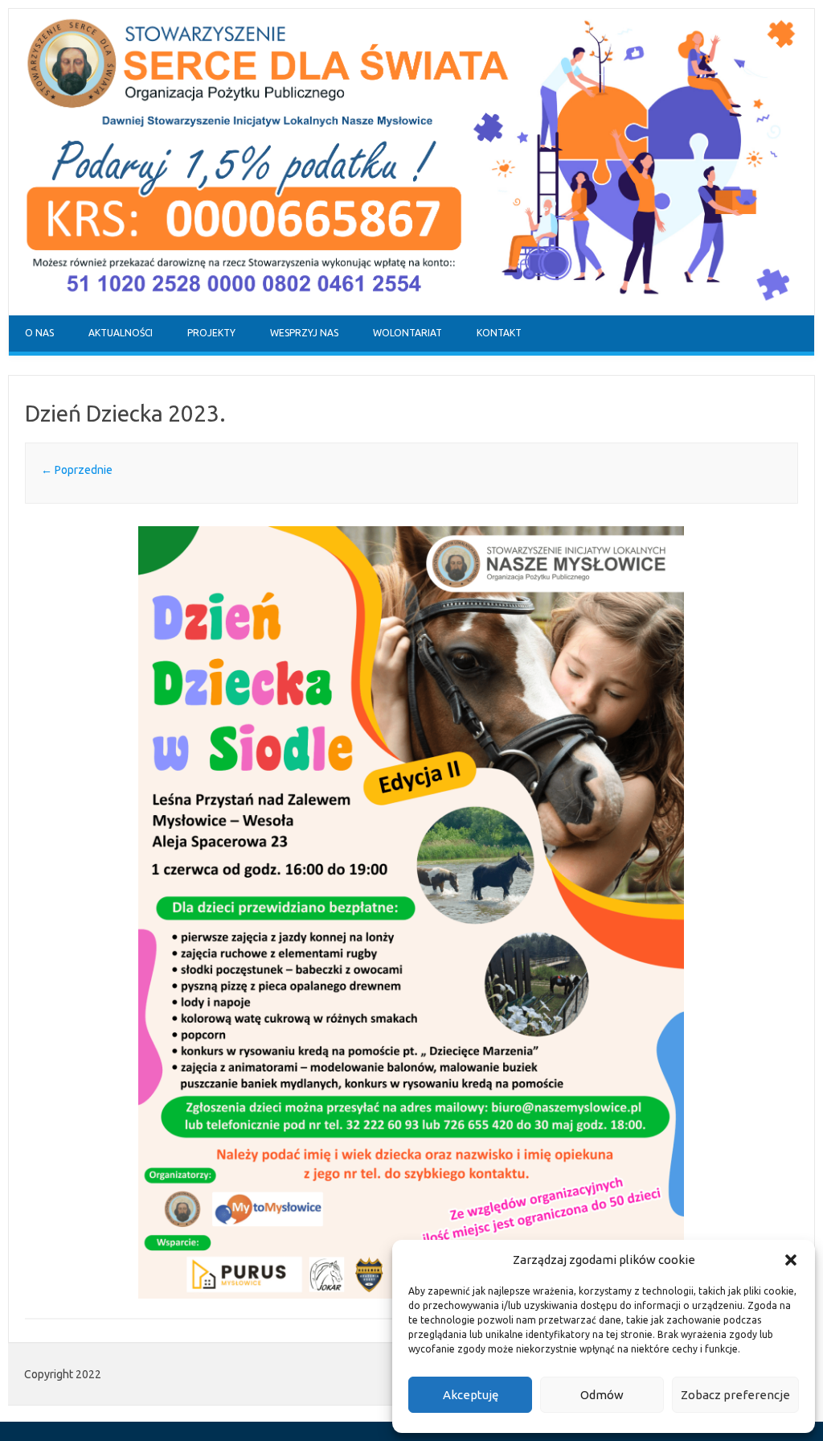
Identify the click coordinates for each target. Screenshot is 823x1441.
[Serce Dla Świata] (411, 311)
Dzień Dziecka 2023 (122, 413)
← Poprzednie (77, 469)
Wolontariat (407, 332)
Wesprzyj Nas (304, 332)
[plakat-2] (411, 912)
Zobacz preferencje (735, 1395)
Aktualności (120, 332)
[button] (791, 1260)
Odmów (602, 1395)
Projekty (211, 332)
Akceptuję (470, 1395)
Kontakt (499, 332)
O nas (39, 332)
